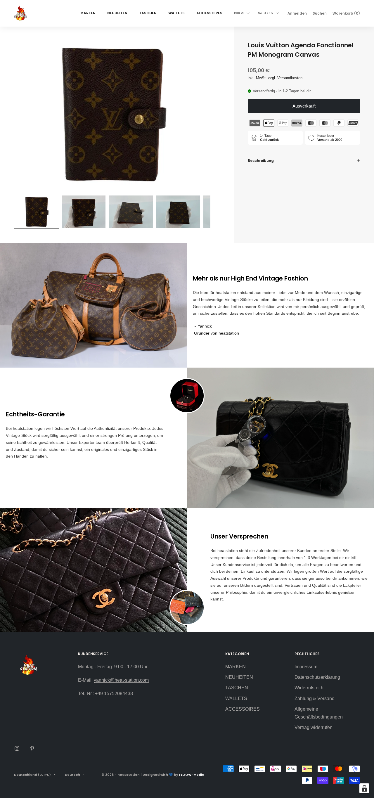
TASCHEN (148, 13)
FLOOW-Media (191, 774)
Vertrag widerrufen (314, 727)
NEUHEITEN (117, 13)
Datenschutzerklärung (317, 677)
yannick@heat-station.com (121, 680)
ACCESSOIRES (209, 13)
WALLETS (176, 13)
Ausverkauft (304, 105)
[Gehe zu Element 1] (36, 212)
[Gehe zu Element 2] (83, 212)
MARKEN (88, 13)
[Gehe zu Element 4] (178, 212)
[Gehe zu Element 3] (130, 212)
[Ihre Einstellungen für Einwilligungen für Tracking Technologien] (364, 788)
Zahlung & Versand (315, 698)
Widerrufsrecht (310, 687)
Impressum (306, 666)
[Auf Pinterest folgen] (32, 748)
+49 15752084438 (114, 693)
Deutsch (265, 13)
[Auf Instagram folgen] (17, 748)
